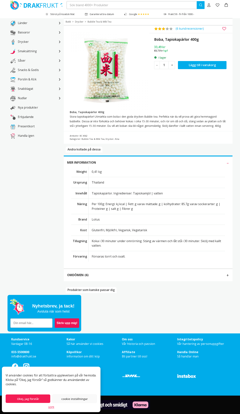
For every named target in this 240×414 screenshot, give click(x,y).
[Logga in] (209, 5)
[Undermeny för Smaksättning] (60, 51)
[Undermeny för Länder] (60, 23)
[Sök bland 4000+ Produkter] (201, 5)
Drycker (79, 21)
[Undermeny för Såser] (60, 60)
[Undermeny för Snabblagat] (60, 89)
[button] (226, 5)
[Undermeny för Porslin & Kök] (60, 79)
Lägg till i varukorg (202, 65)
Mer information (81, 162)
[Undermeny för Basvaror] (60, 32)
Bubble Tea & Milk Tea (99, 21)
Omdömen (77, 275)
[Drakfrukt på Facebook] (15, 366)
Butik (68, 21)
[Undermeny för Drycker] (60, 42)
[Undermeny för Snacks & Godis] (60, 70)
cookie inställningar (74, 399)
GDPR (51, 407)
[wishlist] (217, 5)
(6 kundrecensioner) (190, 28)
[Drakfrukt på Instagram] (26, 366)
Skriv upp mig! (67, 323)
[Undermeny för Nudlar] (60, 98)
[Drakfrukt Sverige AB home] (35, 5)
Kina (117, 138)
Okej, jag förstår (28, 399)
